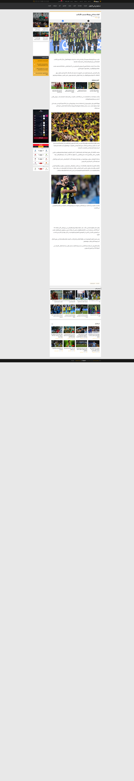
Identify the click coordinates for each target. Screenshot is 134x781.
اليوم (41, 146)
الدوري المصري (60, 1)
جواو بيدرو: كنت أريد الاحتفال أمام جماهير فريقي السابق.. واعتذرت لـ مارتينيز (93, 335)
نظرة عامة (80, 5)
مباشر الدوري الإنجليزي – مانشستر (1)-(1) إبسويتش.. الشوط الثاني (37, 29)
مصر (88, 1)
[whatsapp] (48, 1)
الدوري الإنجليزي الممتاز (45, 148)
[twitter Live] (40, 1)
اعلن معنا (72, 360)
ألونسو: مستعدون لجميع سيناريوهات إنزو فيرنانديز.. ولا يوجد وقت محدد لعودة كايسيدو (81, 335)
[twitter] (38, 1)
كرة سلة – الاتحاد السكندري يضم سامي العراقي (69, 349)
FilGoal (96, 17)
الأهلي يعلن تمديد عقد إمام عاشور (41, 61)
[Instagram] (42, 1)
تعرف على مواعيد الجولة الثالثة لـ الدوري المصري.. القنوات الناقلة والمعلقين (81, 349)
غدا (35, 146)
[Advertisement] (90, 218)
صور (71, 1)
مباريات (81, 1)
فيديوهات (75, 1)
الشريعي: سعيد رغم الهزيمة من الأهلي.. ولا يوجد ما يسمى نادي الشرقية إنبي (41, 69)
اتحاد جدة (97, 283)
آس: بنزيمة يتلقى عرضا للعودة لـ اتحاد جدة (57, 349)
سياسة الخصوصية (78, 360)
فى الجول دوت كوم (96, 360)
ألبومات (49, 5)
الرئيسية (85, 5)
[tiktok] (46, 1)
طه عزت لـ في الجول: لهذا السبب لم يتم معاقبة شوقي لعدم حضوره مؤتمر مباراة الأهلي (69, 335)
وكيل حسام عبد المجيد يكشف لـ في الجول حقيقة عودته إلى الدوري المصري (42, 20)
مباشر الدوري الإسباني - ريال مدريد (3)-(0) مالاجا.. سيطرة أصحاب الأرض (45, 29)
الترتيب (74, 5)
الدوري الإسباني (46, 166)
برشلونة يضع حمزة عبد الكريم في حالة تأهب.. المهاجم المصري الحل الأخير (41, 65)
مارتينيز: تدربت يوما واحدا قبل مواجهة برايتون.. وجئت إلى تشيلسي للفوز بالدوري (94, 349)
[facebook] (36, 1)
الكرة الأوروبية (94, 338)
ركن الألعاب (66, 1)
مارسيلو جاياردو (93, 283)
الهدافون (64, 5)
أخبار (85, 1)
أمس (46, 146)
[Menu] (100, 1)
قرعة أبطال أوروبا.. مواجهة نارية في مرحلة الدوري (41, 74)
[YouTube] (44, 1)
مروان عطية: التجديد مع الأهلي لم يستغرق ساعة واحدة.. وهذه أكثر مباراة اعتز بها (57, 335)
